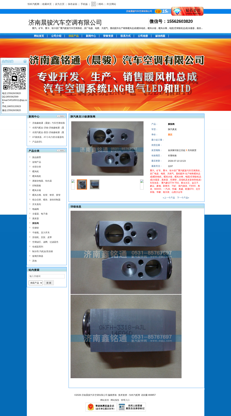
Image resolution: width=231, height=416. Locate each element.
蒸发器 (35, 218)
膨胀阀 (35, 223)
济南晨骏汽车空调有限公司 (95, 395)
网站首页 (104, 400)
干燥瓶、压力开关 (41, 232)
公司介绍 (56, 35)
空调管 (35, 228)
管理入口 (125, 400)
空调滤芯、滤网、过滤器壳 (45, 242)
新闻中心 (91, 35)
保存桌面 (72, 4)
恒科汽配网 (33, 4)
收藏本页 (47, 4)
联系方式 (126, 35)
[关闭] (25, 61)
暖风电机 (36, 176)
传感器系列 (37, 246)
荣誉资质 (108, 35)
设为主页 (59, 4)
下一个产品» (183, 197)
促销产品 (36, 162)
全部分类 (36, 166)
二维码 (99, 4)
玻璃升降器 (37, 256)
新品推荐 (36, 157)
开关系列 (36, 204)
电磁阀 (35, 209)
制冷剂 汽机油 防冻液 (42, 251)
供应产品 (74, 35)
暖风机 (35, 171)
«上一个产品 (169, 197)
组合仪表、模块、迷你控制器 (46, 199)
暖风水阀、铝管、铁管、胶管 (46, 195)
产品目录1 (37, 142)
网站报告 (115, 400)
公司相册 (143, 35)
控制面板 (36, 185)
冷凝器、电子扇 (39, 214)
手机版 (84, 4)
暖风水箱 (36, 190)
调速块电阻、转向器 (42, 181)
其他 (34, 261)
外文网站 (111, 4)
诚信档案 (160, 35)
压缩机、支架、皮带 (42, 237)
